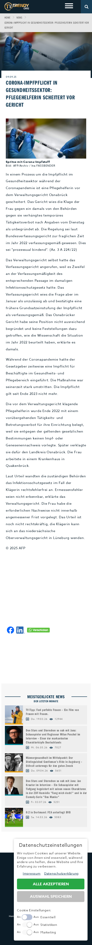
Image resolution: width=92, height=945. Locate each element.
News (19, 17)
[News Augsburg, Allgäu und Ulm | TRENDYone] (16, 6)
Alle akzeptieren (51, 884)
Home (7, 17)
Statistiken (48, 925)
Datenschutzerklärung (61, 873)
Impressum (32, 873)
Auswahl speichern (51, 896)
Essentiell (48, 917)
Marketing (48, 932)
